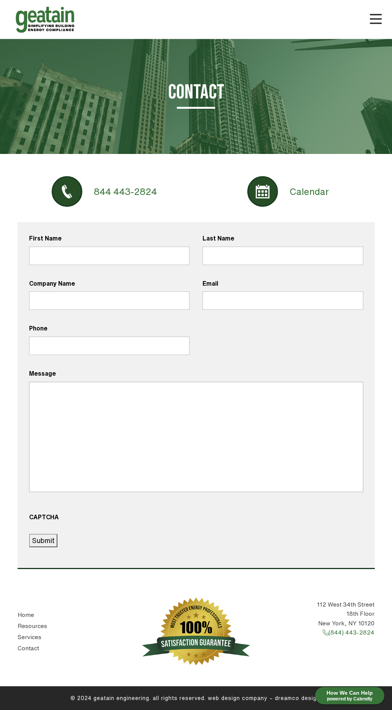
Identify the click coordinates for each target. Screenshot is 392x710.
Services (29, 637)
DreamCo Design (297, 698)
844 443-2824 (125, 191)
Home (26, 615)
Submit (43, 540)
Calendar (309, 191)
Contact (28, 648)
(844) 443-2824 (351, 632)
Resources (32, 626)
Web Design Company (238, 698)
